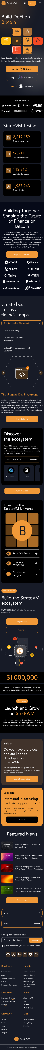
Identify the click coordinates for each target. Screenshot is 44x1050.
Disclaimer (26, 1026)
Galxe (3, 1026)
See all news (22, 900)
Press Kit (26, 1005)
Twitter (3, 1020)
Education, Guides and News (29, 985)
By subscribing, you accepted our (23, 945)
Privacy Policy (27, 1023)
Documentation (6, 972)
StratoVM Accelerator (8, 978)
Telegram (4, 1033)
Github (3, 982)
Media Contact (28, 1008)
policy (37, 945)
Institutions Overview (8, 998)
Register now (22, 621)
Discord (3, 1023)
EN (31, 3)
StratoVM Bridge (28, 982)
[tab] (22, 323)
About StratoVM (28, 998)
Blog (24, 1001)
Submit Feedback (28, 978)
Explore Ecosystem (22, 254)
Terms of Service (28, 1020)
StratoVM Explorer (29, 975)
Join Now (22, 819)
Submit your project (22, 779)
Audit (3, 975)
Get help (22, 629)
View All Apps (22, 490)
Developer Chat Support (9, 985)
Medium (4, 1029)
